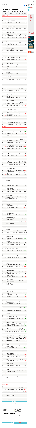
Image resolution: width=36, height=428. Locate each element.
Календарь (30, 15)
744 (16, 423)
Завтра (18, 11)
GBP (29, 32)
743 (14, 423)
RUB (29, 34)
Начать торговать (14, 401)
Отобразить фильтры (6, 11)
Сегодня (15, 11)
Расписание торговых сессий (31, 28)
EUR (29, 31)
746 (20, 423)
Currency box (31, 30)
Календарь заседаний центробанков (32, 25)
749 (25, 423)
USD (31, 31)
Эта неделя (21, 11)
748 (23, 423)
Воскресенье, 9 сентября (5, 384)
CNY (33, 33)
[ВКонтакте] (24, 5)
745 (18, 423)
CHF (31, 32)
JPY (32, 31)
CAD (29, 33)
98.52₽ (30, 7)
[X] (26, 5)
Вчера (12, 11)
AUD (33, 32)
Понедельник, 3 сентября (5, 15)
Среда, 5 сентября (4, 126)
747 (21, 423)
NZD (31, 33)
